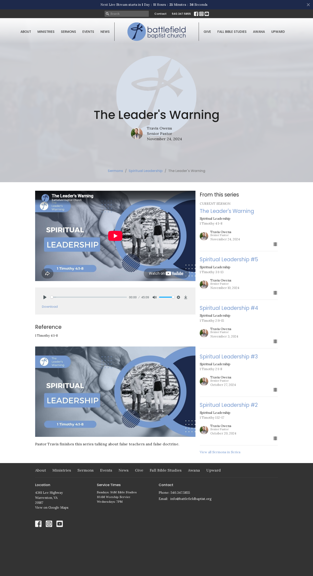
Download (50, 306)
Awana (259, 31)
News (105, 31)
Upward (278, 31)
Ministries (46, 31)
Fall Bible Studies (232, 31)
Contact (160, 14)
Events (88, 31)
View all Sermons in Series (220, 452)
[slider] (88, 297)
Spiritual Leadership (146, 170)
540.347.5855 (181, 14)
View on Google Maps (51, 507)
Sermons (68, 31)
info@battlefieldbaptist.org (190, 499)
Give (207, 31)
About (25, 31)
